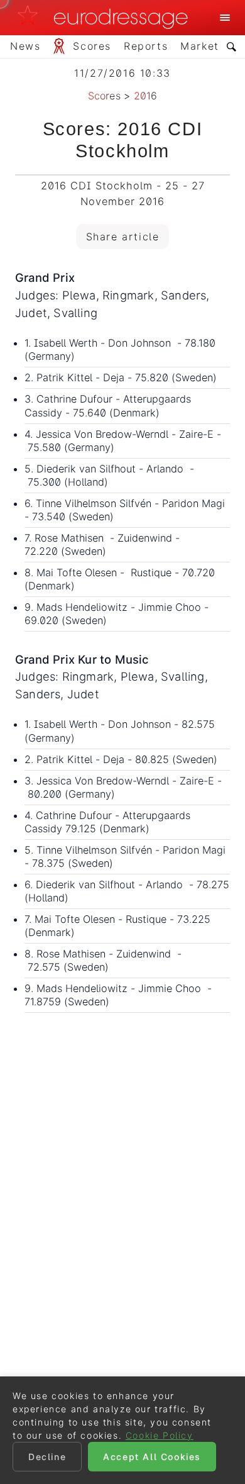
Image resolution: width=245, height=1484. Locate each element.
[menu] (225, 17)
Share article (123, 236)
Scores (104, 95)
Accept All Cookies (152, 1456)
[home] (106, 17)
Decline (47, 1456)
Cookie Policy (159, 1435)
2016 (146, 95)
